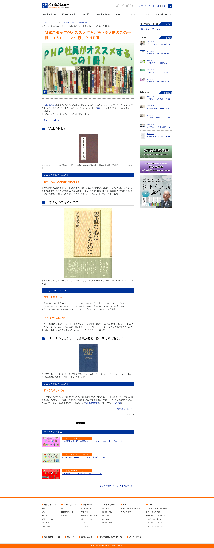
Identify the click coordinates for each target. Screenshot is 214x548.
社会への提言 (46, 526)
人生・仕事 (84, 526)
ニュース (145, 14)
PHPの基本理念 (126, 512)
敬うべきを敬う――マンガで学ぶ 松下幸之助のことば (83, 457)
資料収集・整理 (107, 523)
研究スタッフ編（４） (52, 120)
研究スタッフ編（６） (125, 409)
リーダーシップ (86, 523)
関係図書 (64, 515)
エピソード (45, 515)
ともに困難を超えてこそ (154, 523)
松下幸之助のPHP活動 (153, 512)
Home (44, 22)
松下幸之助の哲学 (92, 403)
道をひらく (101, 108)
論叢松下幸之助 (107, 512)
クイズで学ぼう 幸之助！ (154, 519)
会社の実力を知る (150, 29)
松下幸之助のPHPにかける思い (131, 508)
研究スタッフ (106, 508)
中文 (163, 6)
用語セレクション (47, 519)
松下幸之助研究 (103, 14)
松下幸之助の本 (68, 14)
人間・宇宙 (84, 512)
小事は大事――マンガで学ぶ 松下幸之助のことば (82, 474)
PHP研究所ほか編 (67, 512)
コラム (133, 14)
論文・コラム (106, 515)
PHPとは (120, 14)
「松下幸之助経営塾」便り (155, 526)
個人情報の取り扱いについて (110, 537)
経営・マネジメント (87, 519)
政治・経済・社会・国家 (89, 515)
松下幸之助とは (49, 14)
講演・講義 (105, 519)
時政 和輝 (117, 403)
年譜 (43, 512)
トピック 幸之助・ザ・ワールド (74, 22)
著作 (62, 508)
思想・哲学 (86, 14)
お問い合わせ (144, 6)
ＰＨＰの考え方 (86, 508)
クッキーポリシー (136, 537)
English (156, 6)
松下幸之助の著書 (49, 105)
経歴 (43, 508)
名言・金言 (45, 523)
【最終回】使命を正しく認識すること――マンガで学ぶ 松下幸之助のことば (92, 441)
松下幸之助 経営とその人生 (155, 515)
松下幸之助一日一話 (162, 14)
